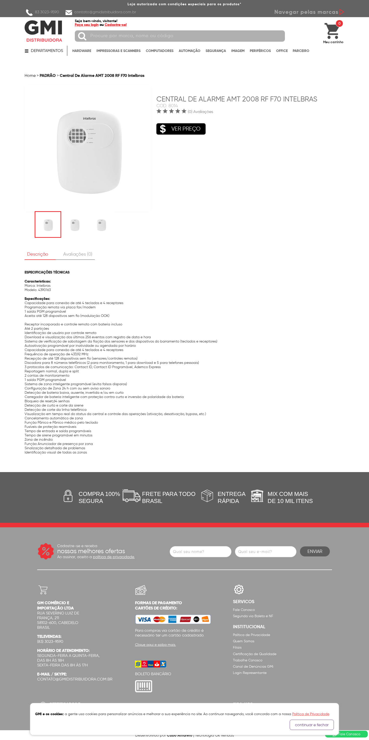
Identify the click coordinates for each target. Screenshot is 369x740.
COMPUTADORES (159, 50)
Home (30, 75)
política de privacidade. (114, 557)
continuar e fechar (312, 724)
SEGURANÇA (216, 50)
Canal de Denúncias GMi (253, 666)
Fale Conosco (244, 610)
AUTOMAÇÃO (189, 50)
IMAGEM (237, 50)
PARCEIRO (301, 50)
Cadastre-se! (116, 24)
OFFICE (282, 50)
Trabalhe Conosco (247, 660)
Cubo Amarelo (179, 735)
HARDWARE (81, 50)
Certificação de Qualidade (254, 654)
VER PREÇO (186, 128)
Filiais (237, 647)
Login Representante (250, 673)
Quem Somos (243, 641)
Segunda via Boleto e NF (253, 616)
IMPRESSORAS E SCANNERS (118, 50)
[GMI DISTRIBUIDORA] (43, 31)
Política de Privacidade (251, 635)
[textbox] (180, 36)
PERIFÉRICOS (260, 50)
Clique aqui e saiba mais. (155, 645)
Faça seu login (87, 24)
